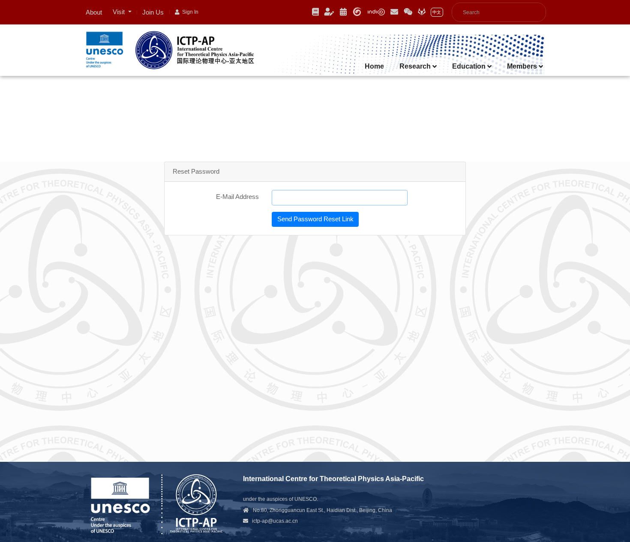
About (94, 12)
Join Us (153, 12)
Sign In (189, 12)
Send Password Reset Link (315, 219)
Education (469, 66)
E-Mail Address (237, 196)
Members (523, 66)
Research (415, 66)
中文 (436, 12)
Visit (119, 11)
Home (374, 66)
